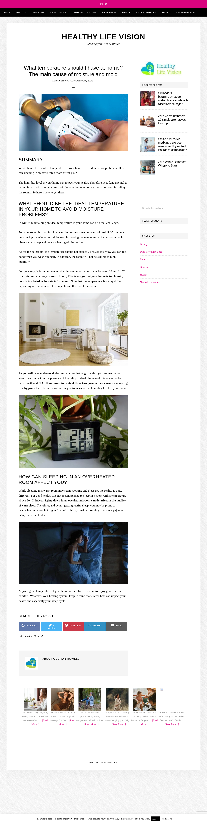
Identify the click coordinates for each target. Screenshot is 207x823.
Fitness (144, 481)
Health (143, 496)
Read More (166, 819)
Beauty (144, 465)
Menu (103, 4)
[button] (202, 12)
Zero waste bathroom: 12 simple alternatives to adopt (172, 119)
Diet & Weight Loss (151, 473)
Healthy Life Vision (103, 37)
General (144, 488)
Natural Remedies (150, 504)
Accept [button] (155, 819)
